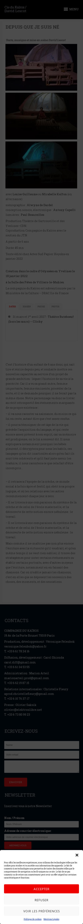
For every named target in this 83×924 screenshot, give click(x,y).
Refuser (41, 900)
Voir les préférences (41, 911)
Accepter (41, 889)
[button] (77, 855)
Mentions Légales (51, 919)
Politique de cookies (33, 919)
